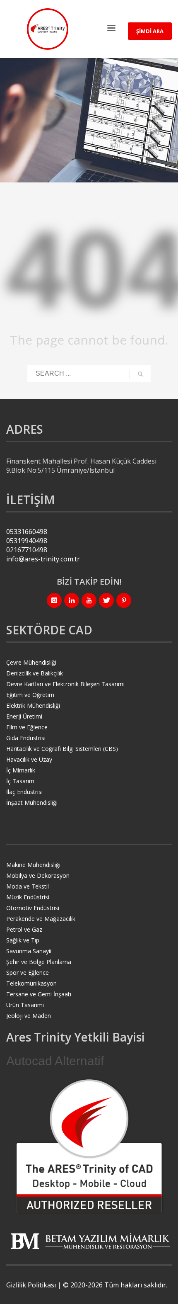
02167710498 (26, 549)
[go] (140, 374)
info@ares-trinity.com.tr (43, 558)
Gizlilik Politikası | (34, 1284)
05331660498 (26, 531)
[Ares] (89, 1146)
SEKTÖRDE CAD (49, 630)
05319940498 (26, 540)
